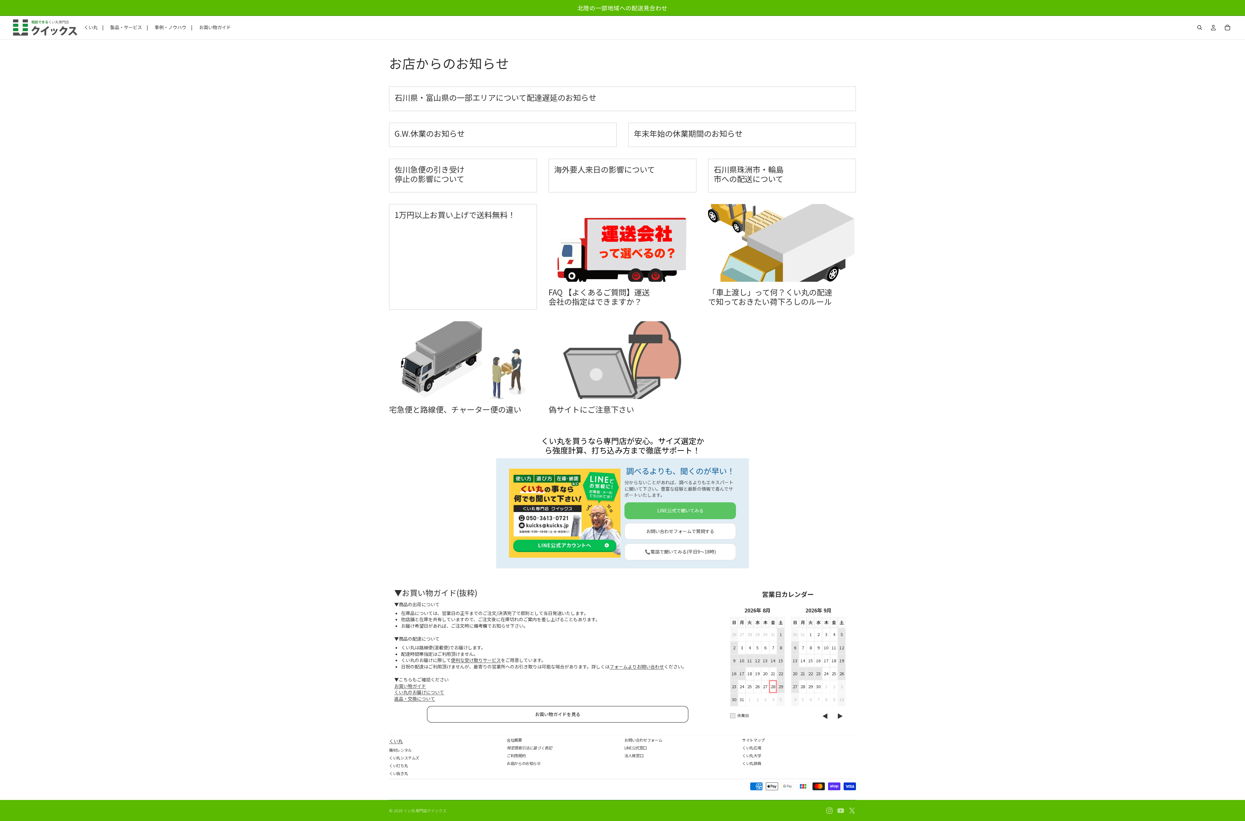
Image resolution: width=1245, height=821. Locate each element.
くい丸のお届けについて (419, 692)
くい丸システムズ (404, 757)
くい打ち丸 (398, 765)
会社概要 (514, 740)
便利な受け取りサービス (476, 660)
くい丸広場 (751, 747)
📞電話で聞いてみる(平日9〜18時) (680, 551)
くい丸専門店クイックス (425, 810)
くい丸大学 (751, 755)
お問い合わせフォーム (643, 740)
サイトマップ (753, 740)
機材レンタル (400, 750)
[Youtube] (841, 811)
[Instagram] (829, 811)
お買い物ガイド (410, 686)
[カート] (1227, 27)
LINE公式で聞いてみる (680, 510)
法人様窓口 (633, 755)
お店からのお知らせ (524, 763)
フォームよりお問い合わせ (637, 666)
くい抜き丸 (398, 773)
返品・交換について (414, 698)
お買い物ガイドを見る (557, 714)
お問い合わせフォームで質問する (680, 531)
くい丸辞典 (751, 763)
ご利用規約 (516, 755)
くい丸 (396, 741)
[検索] (1199, 27)
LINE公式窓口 (635, 747)
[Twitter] (852, 811)
